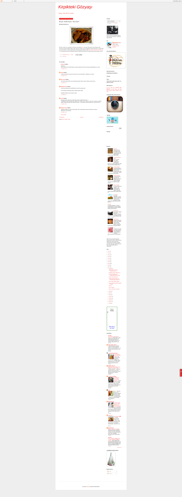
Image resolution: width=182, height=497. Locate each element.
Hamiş (116, 89)
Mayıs (110, 301)
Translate (115, 22)
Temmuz (110, 298)
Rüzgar (110, 90)
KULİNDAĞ (116, 210)
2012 (109, 258)
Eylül (110, 294)
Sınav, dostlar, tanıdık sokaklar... (114, 281)
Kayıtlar (109, 471)
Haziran (110, 299)
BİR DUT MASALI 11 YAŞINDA (114, 428)
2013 (109, 256)
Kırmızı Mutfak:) (116, 185)
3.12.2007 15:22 (63, 68)
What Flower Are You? (112, 327)
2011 (109, 259)
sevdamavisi (63, 64)
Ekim (110, 292)
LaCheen (109, 335)
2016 (109, 252)
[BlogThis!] (77, 54)
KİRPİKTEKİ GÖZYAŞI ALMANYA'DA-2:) (113, 270)
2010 (109, 261)
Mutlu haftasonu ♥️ (117, 416)
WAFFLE (115, 148)
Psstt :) (115, 391)
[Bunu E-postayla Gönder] (76, 54)
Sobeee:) (110, 285)
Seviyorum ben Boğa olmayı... (117, 158)
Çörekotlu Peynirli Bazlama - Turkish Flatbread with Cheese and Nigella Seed (117, 404)
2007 (109, 266)
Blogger (88, 486)
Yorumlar (110, 473)
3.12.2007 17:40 (63, 75)
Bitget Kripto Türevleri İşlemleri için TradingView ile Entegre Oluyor (114, 367)
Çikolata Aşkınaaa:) (117, 175)
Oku (118, 89)
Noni (109, 390)
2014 (109, 254)
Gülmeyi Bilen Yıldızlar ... (112, 344)
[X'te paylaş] (79, 54)
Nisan (110, 303)
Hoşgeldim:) (116, 194)
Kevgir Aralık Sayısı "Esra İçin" (114, 289)
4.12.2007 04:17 (63, 82)
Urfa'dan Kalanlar (117, 166)
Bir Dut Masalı (111, 427)
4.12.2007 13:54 (63, 104)
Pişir (65, 56)
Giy (111, 89)
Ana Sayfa (81, 117)
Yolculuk (109, 204)
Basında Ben (108, 87)
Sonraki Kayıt (62, 117)
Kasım (110, 291)
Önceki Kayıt (101, 117)
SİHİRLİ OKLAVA (111, 365)
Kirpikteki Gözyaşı (75, 6)
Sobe (107, 91)
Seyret (120, 90)
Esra (83, 47)
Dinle (114, 87)
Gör (113, 89)
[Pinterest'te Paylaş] (81, 54)
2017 (109, 251)
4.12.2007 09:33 (63, 94)
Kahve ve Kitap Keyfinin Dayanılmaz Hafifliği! (115, 283)
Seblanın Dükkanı (115, 90)
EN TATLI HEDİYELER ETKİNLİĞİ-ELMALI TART (114, 275)
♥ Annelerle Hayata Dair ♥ (113, 353)
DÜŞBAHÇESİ (111, 401)
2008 (109, 265)
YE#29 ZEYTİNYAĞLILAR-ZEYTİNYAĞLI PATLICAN (114, 279)
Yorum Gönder (63, 114)
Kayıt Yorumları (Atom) (66, 119)
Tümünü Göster (119, 447)
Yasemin (62, 72)
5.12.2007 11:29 (63, 112)
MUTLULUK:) (116, 219)
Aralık (110, 268)
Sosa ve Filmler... (112, 287)
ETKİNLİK (117, 87)
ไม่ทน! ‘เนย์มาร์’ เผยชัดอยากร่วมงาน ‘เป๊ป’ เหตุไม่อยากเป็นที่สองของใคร (114, 439)
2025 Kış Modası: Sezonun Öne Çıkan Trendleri (117, 355)
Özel (63, 56)
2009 (109, 263)
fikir (121, 87)
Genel (108, 89)
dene (111, 87)
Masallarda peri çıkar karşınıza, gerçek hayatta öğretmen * (116, 379)
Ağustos (110, 296)
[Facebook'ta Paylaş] (80, 54)
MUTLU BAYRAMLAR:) (113, 277)
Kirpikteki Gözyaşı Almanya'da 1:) (115, 272)
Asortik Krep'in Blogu (112, 376)
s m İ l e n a (110, 415)
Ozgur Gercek (63, 79)
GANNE (62, 98)
